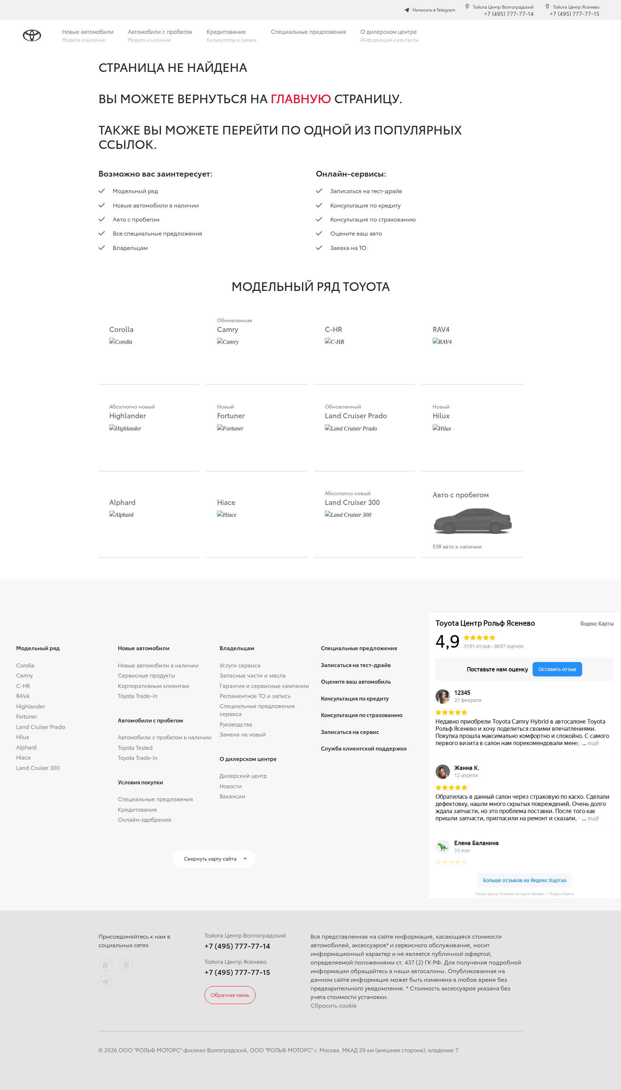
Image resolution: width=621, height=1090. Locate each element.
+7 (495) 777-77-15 (574, 13)
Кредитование (137, 809)
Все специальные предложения (157, 233)
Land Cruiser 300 (38, 767)
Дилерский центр (243, 775)
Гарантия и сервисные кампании (264, 685)
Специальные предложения (155, 799)
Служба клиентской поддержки (364, 748)
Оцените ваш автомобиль (356, 681)
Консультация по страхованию (373, 219)
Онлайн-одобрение (144, 819)
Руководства (236, 724)
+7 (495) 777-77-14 (509, 13)
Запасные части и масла (253, 675)
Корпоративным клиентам (153, 685)
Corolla (25, 665)
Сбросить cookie (333, 1005)
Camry (24, 675)
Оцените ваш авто (356, 233)
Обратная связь (230, 994)
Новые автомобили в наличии (156, 205)
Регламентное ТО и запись (255, 695)
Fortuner (26, 716)
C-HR (23, 685)
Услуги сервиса (240, 665)
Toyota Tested (135, 747)
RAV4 (22, 695)
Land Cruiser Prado (40, 726)
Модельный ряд (135, 190)
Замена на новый (243, 734)
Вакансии (232, 796)
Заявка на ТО (348, 247)
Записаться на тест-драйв (366, 190)
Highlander (30, 706)
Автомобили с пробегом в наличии (165, 737)
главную (301, 97)
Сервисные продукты (146, 675)
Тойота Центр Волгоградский (503, 7)
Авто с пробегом (136, 219)
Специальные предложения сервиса (257, 710)
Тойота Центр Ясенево (576, 7)
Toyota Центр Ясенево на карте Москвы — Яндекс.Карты (524, 894)
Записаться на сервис (350, 731)
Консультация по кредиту (365, 205)
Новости (231, 786)
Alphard (26, 747)
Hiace (23, 757)
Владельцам (130, 247)
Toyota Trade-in (137, 695)
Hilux (22, 736)
